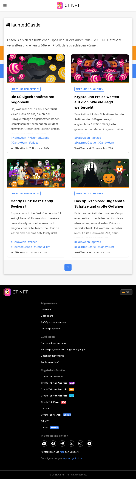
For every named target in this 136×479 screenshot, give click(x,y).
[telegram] (62, 443)
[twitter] (71, 443)
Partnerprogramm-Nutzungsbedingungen (63, 349)
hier (62, 451)
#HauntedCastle (38, 137)
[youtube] (89, 443)
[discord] (44, 443)
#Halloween (18, 137)
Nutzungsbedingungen (53, 343)
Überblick (46, 309)
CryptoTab (54, 382)
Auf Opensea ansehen (53, 322)
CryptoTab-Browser (52, 376)
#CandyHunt (19, 142)
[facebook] (53, 443)
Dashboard (47, 315)
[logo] (68, 5)
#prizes (33, 142)
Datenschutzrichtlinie (52, 355)
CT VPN (45, 421)
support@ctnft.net (73, 458)
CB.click (45, 408)
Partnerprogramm (51, 328)
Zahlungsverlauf (50, 362)
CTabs (45, 427)
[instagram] (80, 443)
